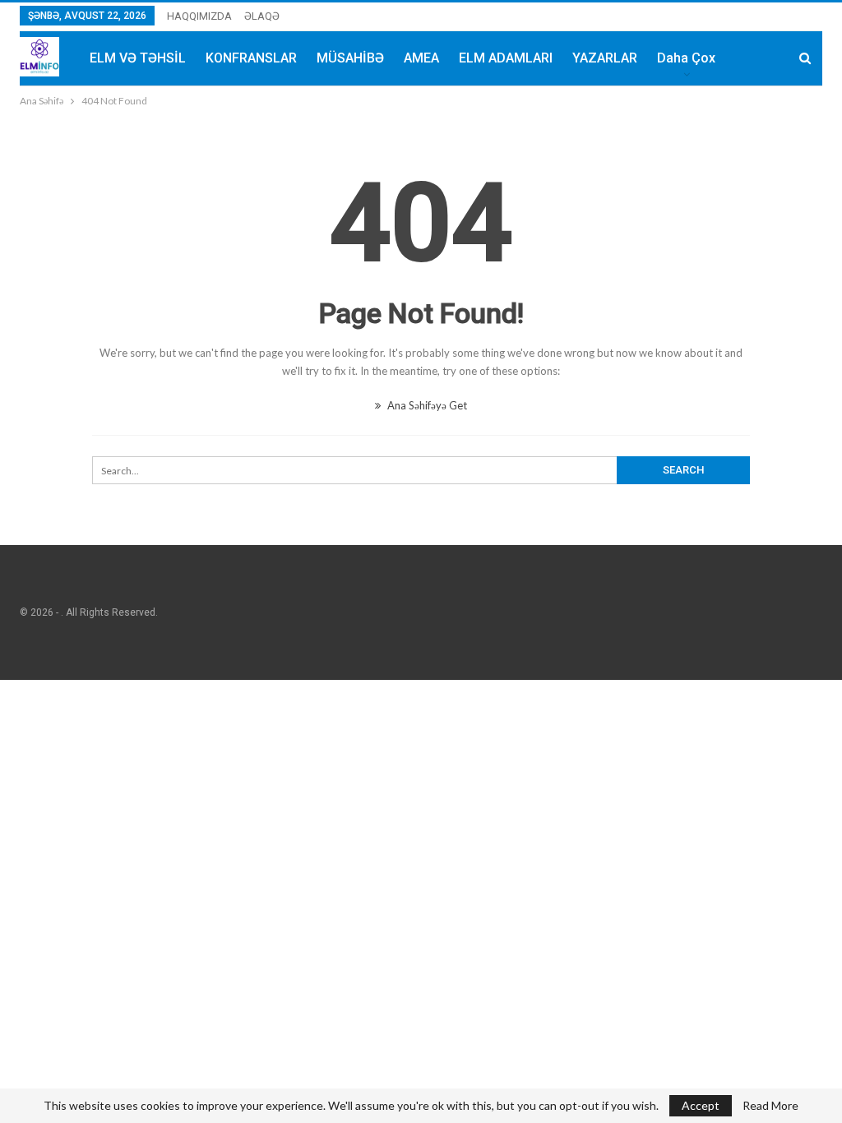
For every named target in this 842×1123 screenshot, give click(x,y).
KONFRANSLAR (251, 58)
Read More (770, 1105)
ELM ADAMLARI (506, 58)
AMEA (421, 58)
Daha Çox (686, 58)
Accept (700, 1105)
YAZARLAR (604, 58)
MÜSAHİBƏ (350, 58)
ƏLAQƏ (262, 16)
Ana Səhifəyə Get (426, 405)
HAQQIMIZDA (199, 16)
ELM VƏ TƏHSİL (138, 58)
